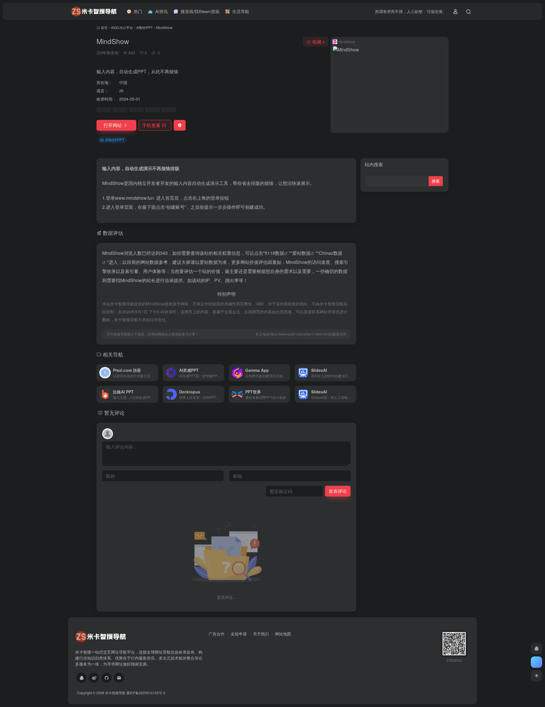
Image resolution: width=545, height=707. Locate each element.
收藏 (318, 41)
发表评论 (338, 491)
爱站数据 (301, 253)
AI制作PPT (144, 27)
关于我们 (261, 634)
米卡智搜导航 (115, 692)
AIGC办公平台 (122, 27)
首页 (104, 27)
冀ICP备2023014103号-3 (145, 692)
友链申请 (239, 634)
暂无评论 (114, 412)
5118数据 (274, 253)
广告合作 (217, 634)
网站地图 (283, 634)
